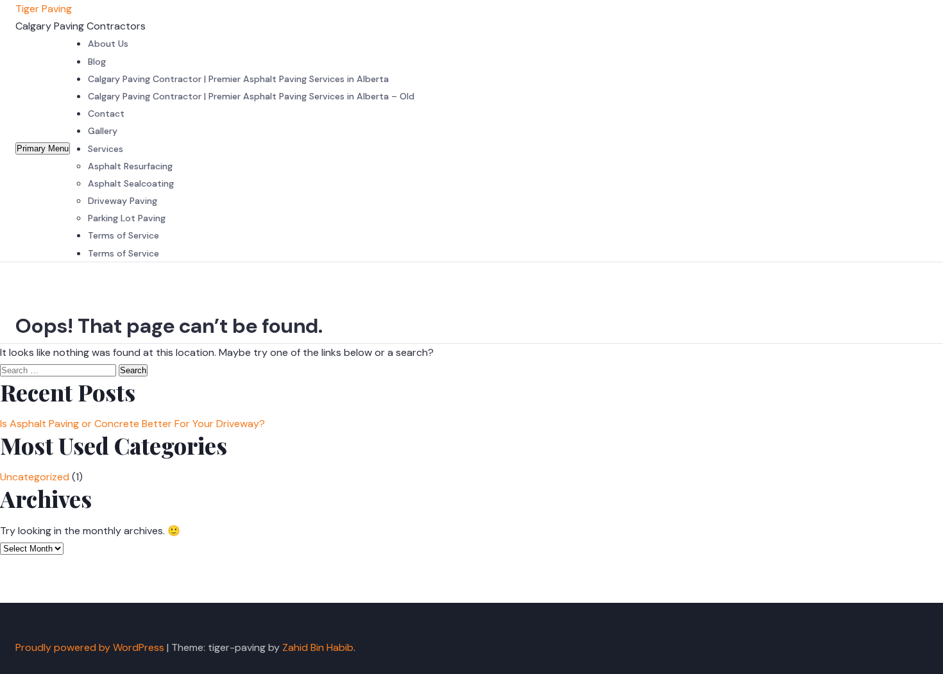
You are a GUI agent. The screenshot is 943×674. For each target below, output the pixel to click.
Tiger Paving (43, 8)
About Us (108, 43)
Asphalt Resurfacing (130, 166)
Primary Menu (43, 148)
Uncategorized (34, 477)
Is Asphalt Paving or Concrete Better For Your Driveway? (132, 423)
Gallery (102, 131)
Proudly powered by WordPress (91, 647)
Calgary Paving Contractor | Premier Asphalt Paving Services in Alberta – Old (251, 96)
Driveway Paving (122, 200)
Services (105, 149)
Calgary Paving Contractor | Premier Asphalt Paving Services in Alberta (238, 79)
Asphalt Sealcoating (131, 183)
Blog (97, 61)
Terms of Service (123, 235)
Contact (106, 113)
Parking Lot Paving (127, 218)
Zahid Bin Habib (317, 647)
